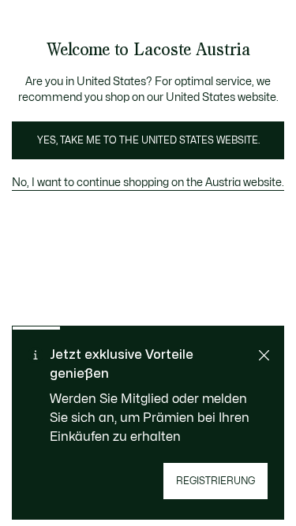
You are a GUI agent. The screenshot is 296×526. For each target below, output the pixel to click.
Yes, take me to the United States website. (148, 140)
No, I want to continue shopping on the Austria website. (148, 182)
